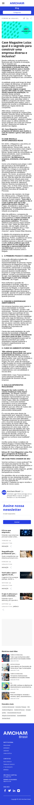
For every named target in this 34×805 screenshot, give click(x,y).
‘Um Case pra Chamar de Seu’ (16, 123)
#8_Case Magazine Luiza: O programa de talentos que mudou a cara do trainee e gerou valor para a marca (16, 131)
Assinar (17, 522)
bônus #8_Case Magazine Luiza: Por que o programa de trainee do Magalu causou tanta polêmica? (17, 453)
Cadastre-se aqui (16, 482)
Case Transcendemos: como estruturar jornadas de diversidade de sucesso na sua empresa (16, 377)
